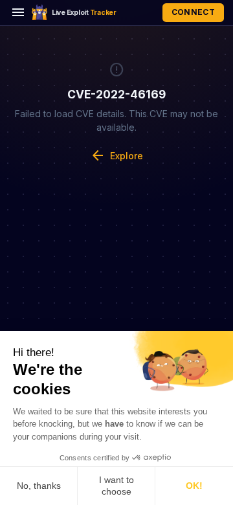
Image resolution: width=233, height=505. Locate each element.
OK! (194, 485)
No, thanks (39, 485)
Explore (116, 155)
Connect (193, 12)
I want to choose (116, 486)
